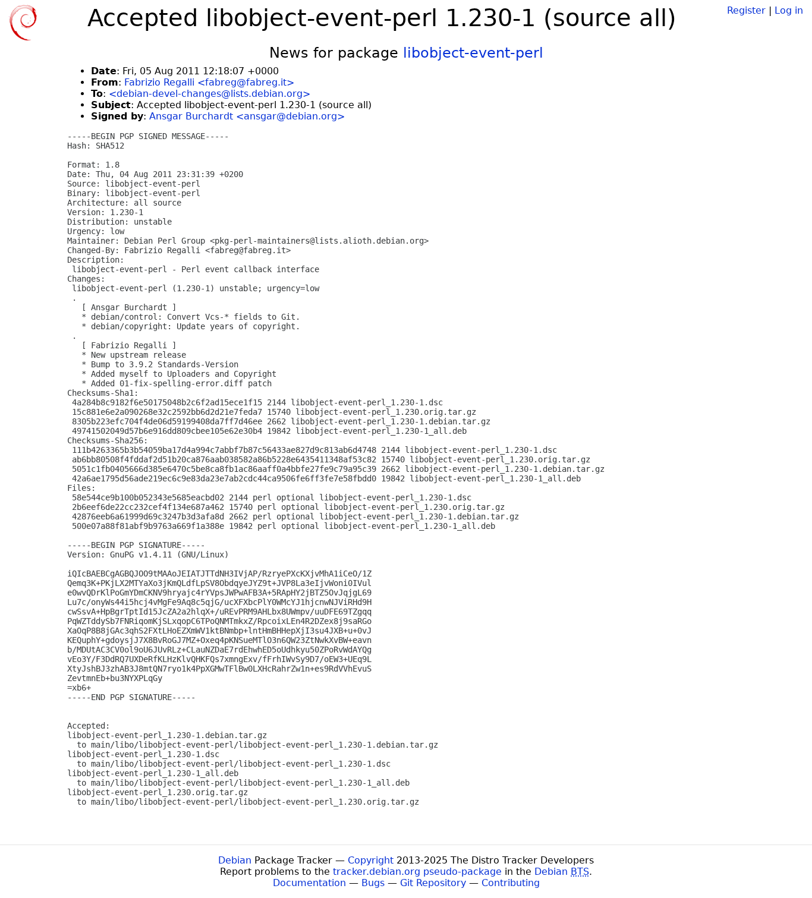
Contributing (510, 882)
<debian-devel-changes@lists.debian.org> (209, 93)
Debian (234, 860)
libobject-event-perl (473, 53)
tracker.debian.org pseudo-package (417, 871)
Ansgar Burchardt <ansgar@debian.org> (247, 116)
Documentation (309, 882)
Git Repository (433, 882)
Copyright (371, 860)
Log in (789, 10)
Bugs (373, 882)
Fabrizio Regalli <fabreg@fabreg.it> (209, 82)
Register (746, 10)
